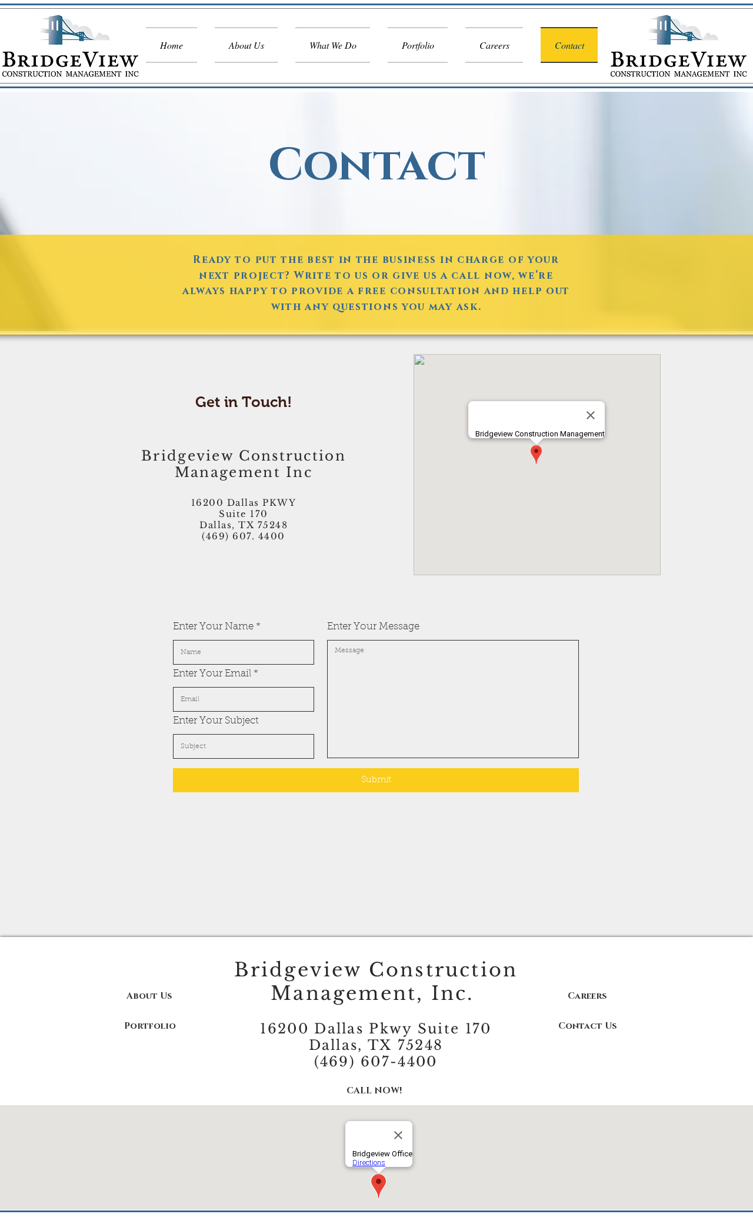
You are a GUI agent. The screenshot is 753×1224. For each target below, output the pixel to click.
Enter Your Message (373, 627)
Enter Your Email (212, 674)
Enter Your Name (213, 627)
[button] (149, 996)
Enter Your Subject (215, 721)
